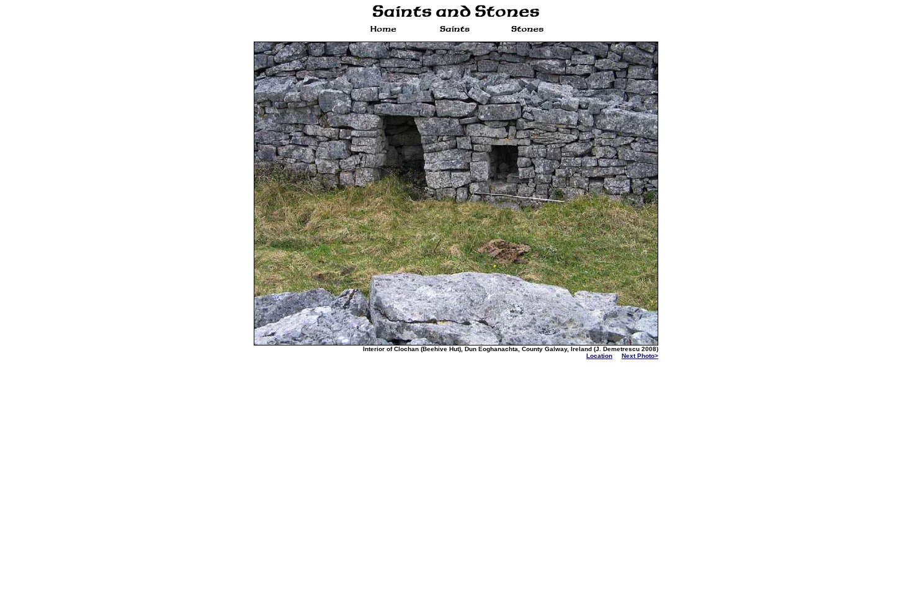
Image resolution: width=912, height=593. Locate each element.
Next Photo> (640, 355)
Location (599, 355)
